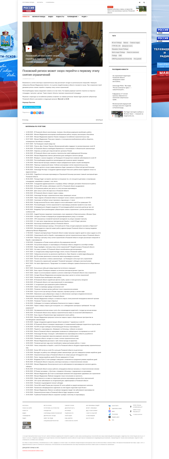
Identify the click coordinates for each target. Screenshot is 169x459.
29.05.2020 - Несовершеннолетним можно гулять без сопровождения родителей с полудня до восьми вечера (61, 310)
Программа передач (28, 2)
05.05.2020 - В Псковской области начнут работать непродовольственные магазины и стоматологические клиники (62, 369)
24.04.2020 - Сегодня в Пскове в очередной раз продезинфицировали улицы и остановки (55, 216)
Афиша (125, 42)
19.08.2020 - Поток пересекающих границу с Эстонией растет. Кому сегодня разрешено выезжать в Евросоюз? (61, 226)
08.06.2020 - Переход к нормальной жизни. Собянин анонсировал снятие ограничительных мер (57, 165)
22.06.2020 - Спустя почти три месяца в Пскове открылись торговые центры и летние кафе (55, 291)
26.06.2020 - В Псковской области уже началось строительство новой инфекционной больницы (56, 153)
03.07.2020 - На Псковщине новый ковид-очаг (40, 144)
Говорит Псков (69, 405)
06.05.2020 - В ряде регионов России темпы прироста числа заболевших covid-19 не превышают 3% (58, 202)
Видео (50, 16)
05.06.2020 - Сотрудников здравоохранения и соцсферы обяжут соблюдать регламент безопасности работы (61, 183)
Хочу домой (137, 58)
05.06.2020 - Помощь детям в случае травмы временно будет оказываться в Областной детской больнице (60, 167)
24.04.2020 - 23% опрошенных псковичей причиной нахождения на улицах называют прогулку (56, 219)
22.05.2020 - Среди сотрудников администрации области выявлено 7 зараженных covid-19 (55, 322)
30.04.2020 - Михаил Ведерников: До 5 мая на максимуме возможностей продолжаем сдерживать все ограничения (63, 373)
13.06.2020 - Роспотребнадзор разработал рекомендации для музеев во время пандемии (55, 160)
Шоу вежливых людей (92, 405)
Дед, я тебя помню (91, 410)
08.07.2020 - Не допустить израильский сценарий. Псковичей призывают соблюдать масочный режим (58, 261)
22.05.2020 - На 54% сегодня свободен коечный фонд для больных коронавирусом (53, 326)
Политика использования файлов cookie (32, 450)
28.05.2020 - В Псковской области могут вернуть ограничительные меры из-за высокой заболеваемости (59, 312)
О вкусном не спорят (71, 420)
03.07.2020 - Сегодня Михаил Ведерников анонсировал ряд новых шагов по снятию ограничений (57, 275)
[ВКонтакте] (32, 113)
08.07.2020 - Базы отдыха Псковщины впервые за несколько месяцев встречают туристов (55, 270)
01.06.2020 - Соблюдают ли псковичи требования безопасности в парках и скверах (52, 303)
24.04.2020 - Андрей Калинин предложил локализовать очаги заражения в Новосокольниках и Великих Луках (61, 214)
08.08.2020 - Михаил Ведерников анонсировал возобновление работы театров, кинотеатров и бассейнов (60, 134)
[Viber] (40, 113)
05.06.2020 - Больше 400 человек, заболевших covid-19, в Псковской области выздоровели (55, 186)
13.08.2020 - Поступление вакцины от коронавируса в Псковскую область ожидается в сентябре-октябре (59, 244)
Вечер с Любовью (91, 408)
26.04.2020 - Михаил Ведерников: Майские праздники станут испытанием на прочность (54, 376)
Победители (47, 410)
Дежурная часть (127, 46)
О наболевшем (90, 415)
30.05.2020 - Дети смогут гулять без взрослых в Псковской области (47, 190)
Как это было (90, 418)
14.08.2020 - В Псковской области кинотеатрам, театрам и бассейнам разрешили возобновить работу (58, 132)
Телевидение (72, 16)
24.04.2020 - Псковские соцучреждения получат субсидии (44, 383)
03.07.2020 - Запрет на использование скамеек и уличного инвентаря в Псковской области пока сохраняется (61, 273)
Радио (84, 16)
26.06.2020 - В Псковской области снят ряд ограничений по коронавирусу (49, 282)
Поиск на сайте (27, 408)
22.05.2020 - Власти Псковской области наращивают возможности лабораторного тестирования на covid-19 (60, 331)
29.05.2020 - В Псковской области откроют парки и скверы (44, 193)
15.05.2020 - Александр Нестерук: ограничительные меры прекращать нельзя (51, 195)
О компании (49, 2)
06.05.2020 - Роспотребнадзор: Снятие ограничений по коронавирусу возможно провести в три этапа (58, 205)
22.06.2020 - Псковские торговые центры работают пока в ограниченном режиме (52, 289)
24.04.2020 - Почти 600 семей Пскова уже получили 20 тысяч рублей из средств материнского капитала (59, 385)
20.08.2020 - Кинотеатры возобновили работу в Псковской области (47, 223)
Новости (25, 16)
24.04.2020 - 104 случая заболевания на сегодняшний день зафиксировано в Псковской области (57, 380)
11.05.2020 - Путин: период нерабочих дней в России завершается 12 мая (50, 357)
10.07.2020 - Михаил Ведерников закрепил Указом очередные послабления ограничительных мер (57, 137)
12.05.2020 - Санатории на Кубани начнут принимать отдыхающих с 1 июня (50, 200)
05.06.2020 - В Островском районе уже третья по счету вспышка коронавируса (51, 188)
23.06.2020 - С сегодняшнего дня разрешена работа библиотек (46, 284)
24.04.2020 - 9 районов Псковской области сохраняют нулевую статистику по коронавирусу (55, 394)
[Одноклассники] (34, 113)
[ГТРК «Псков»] (28, 9)
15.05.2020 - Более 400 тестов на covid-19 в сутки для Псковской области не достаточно (54, 350)
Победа (114, 55)
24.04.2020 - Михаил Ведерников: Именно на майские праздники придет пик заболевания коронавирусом (60, 390)
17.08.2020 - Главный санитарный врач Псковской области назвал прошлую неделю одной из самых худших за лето (63, 233)
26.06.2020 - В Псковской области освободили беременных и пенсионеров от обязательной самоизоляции (60, 148)
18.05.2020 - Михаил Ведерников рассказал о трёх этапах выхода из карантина (51, 340)
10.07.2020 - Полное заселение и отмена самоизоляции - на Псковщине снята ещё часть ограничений (59, 258)
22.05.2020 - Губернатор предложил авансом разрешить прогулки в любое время (52, 336)
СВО (120, 55)
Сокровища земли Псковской (53, 413)
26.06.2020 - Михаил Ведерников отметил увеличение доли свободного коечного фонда (54, 155)
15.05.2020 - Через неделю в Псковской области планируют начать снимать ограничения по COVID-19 (59, 197)
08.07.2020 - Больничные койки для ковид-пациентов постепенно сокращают (51, 268)
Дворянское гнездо (50, 415)
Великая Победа (38, 16)
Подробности (69, 413)
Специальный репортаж (51, 420)
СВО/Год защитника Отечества (122, 58)
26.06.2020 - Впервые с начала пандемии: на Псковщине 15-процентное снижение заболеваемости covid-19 (61, 158)
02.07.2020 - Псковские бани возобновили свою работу (43, 277)
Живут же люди (48, 418)
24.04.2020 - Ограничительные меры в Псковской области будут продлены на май (52, 392)
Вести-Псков (47, 405)
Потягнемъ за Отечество (51, 408)
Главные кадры (135, 42)
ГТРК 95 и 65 (116, 46)
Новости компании (133, 52)
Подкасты (60, 16)
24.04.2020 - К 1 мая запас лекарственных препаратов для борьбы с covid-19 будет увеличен (56, 221)
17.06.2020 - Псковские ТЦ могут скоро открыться (42, 301)
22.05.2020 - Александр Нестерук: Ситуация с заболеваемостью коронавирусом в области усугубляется (59, 333)
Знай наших (68, 415)
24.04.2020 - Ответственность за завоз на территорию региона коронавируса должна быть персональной (60, 378)
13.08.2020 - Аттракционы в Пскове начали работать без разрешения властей (51, 242)
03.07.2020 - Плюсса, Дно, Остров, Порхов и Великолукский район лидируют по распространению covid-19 (60, 146)
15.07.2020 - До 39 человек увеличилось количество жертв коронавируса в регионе (52, 256)
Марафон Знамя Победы (120, 49)
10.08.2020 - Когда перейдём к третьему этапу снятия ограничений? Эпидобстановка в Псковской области (60, 247)
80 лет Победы (117, 42)
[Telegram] (43, 113)
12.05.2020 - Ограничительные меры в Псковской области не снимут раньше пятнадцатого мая (56, 355)
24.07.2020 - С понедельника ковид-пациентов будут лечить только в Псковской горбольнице (56, 251)
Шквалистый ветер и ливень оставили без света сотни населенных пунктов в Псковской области (121, 10)
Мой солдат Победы (118, 52)
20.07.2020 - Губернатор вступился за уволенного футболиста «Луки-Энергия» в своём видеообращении (60, 254)
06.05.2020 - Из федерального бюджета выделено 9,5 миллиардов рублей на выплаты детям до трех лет (60, 207)
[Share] (139, 2)
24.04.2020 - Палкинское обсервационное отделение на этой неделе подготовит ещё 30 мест (56, 387)
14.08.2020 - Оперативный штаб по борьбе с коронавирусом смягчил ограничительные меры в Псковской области (63, 235)
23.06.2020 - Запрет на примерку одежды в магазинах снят (45, 287)
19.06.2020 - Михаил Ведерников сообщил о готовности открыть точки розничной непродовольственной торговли (62, 298)
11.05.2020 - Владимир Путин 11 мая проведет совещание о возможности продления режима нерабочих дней (61, 359)
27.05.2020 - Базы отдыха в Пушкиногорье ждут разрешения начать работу (50, 315)
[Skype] (37, 113)
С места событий (91, 413)
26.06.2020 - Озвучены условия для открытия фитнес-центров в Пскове (49, 151)
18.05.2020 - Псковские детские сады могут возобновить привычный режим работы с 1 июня (55, 343)
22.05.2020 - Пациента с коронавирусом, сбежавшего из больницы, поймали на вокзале (54, 329)
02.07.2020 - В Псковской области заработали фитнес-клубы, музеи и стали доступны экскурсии (57, 280)
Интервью (68, 410)
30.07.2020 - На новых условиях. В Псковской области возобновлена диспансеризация (54, 249)
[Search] (144, 2)
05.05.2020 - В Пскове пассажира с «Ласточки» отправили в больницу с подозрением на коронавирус (58, 371)
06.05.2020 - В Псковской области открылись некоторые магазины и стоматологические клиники (57, 362)
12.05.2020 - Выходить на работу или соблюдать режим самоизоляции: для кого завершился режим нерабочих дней (63, 352)
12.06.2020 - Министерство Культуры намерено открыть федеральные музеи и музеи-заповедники (57, 162)
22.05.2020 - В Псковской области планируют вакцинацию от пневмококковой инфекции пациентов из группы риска (63, 324)
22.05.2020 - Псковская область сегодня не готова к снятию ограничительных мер (52, 338)
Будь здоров (68, 418)
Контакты (40, 2)
